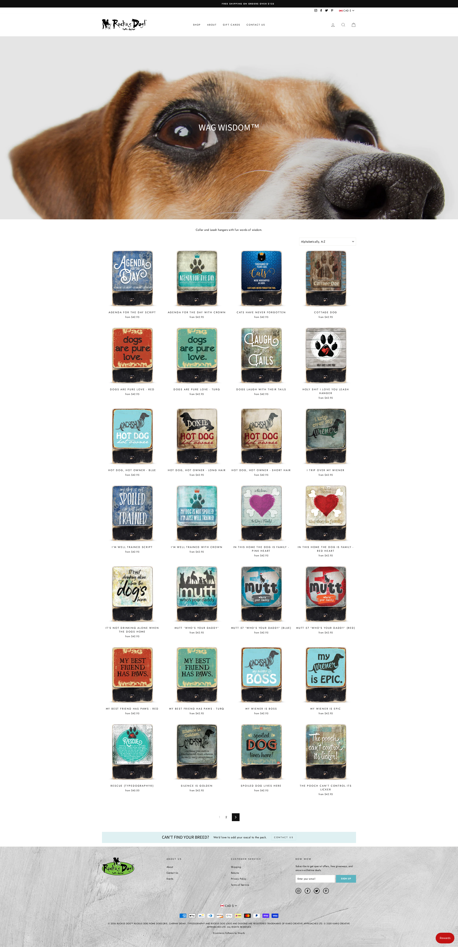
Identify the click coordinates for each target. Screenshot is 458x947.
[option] (229, 4)
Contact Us (256, 24)
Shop (197, 24)
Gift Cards (231, 24)
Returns (235, 873)
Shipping (236, 867)
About (212, 24)
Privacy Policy (238, 878)
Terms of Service (240, 885)
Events (170, 878)
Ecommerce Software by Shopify (229, 933)
